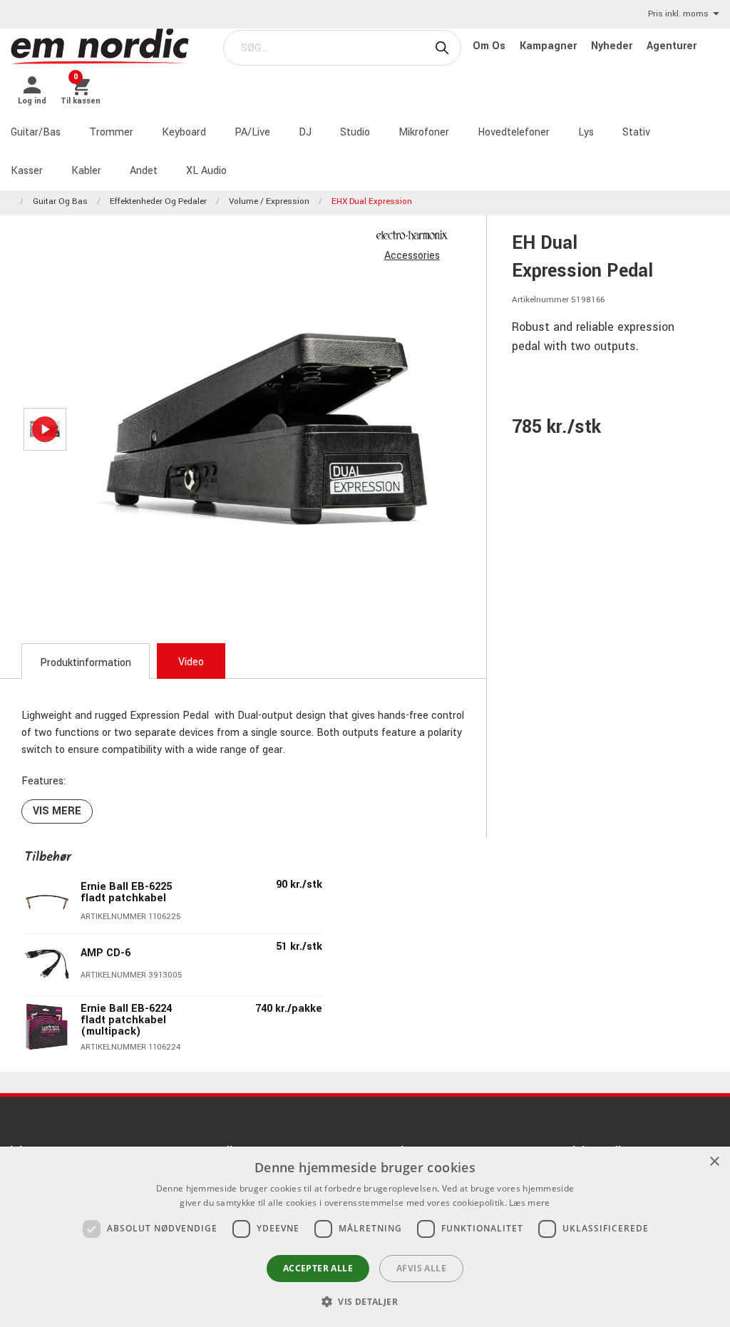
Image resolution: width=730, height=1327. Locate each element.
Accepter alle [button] (318, 1268)
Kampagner (550, 46)
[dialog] (365, 1237)
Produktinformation (85, 662)
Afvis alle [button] (421, 1268)
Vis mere (57, 811)
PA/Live (252, 132)
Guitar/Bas (36, 132)
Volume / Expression (269, 201)
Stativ (636, 132)
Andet (144, 170)
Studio (355, 132)
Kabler (86, 170)
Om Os (490, 46)
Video (191, 662)
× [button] (714, 1162)
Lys (586, 132)
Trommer (111, 132)
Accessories (412, 255)
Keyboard (184, 132)
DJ (305, 132)
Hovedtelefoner (514, 132)
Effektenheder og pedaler (158, 201)
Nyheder (613, 46)
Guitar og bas (60, 201)
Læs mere (529, 1203)
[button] (365, 1301)
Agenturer (671, 46)
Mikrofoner (424, 132)
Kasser (27, 170)
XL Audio (206, 170)
